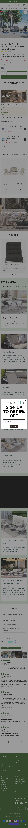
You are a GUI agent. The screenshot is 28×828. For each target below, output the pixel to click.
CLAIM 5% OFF (14, 426)
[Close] (25, 400)
